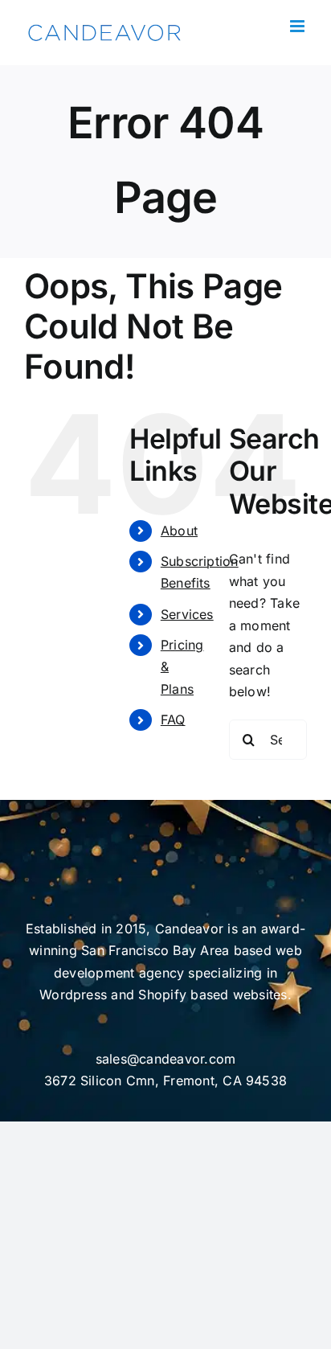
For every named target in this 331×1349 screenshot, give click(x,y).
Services (187, 614)
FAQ (173, 719)
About (179, 531)
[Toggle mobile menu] (298, 26)
